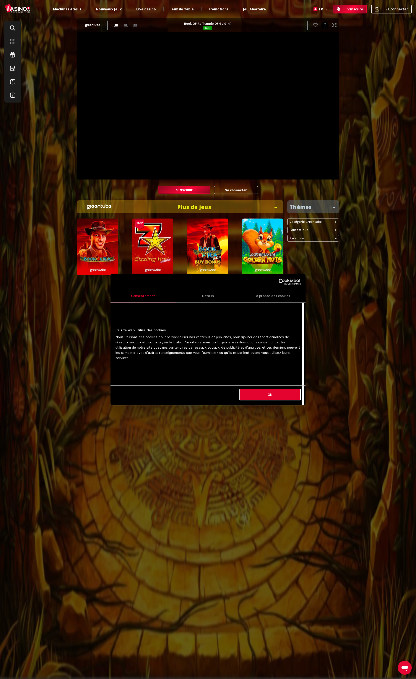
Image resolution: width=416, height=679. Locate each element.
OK (270, 395)
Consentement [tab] (143, 296)
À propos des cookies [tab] (273, 296)
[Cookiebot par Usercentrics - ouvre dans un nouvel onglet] (282, 282)
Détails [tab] (208, 296)
